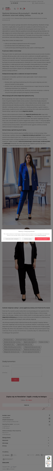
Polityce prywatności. (41, 235)
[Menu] (51, 456)
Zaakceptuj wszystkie (42, 238)
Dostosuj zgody (27, 238)
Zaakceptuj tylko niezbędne (12, 238)
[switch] (48, 466)
